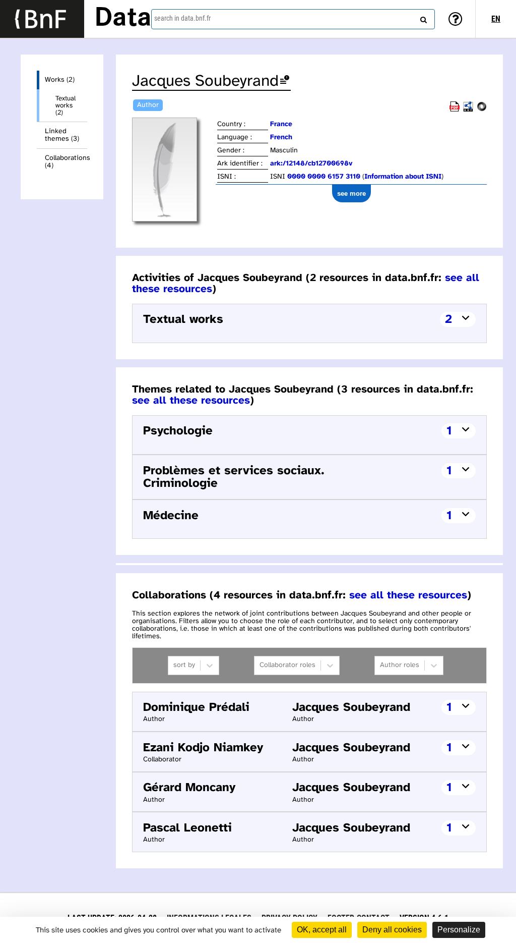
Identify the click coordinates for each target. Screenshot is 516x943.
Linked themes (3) (62, 135)
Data (123, 19)
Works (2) (60, 80)
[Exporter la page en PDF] (454, 110)
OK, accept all (322, 929)
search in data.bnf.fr (182, 18)
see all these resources (191, 400)
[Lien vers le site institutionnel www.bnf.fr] (42, 19)
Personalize (458, 929)
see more (351, 193)
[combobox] (293, 19)
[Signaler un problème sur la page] (285, 81)
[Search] (422, 18)
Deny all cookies (392, 929)
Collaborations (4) (66, 162)
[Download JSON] (482, 110)
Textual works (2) (65, 105)
